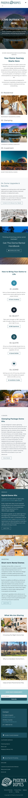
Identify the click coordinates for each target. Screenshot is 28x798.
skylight (19, 500)
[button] (14, 792)
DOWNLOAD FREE (14, 250)
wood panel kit (19, 519)
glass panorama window (8, 500)
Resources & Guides (5, 769)
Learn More (6, 528)
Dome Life (3, 772)
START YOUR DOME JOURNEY (14, 40)
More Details (6, 458)
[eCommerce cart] (25, 2)
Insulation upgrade (6, 519)
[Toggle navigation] (2, 5)
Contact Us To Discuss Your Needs (12, 203)
